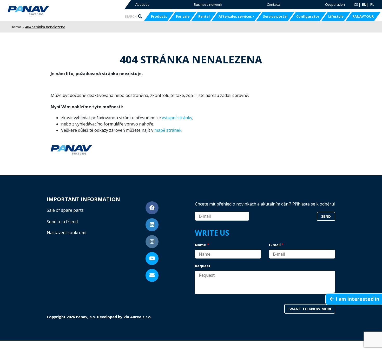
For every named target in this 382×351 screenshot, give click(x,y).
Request (202, 265)
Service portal (275, 16)
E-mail (275, 244)
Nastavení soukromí (66, 232)
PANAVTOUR (363, 16)
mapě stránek (167, 130)
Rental (204, 16)
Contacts (274, 4)
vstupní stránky (177, 118)
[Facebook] (152, 207)
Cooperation (335, 4)
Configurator (307, 16)
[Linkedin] (152, 224)
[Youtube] (152, 258)
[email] (152, 275)
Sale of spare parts (65, 210)
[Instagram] (152, 241)
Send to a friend (62, 221)
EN (364, 4)
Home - (17, 26)
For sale (182, 16)
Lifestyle (336, 16)
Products (159, 16)
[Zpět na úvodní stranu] (45, 10)
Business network (208, 4)
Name (200, 244)
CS (356, 4)
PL (372, 4)
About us (142, 4)
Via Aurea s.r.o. (137, 316)
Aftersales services (235, 16)
